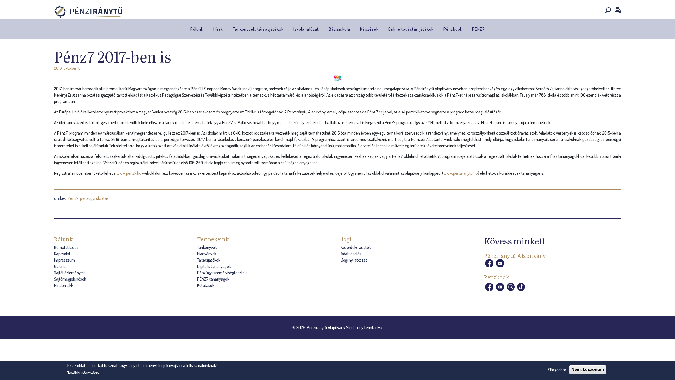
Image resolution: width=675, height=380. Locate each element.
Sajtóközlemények (69, 272)
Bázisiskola (339, 29)
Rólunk (196, 29)
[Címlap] (88, 11)
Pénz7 (73, 198)
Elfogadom (557, 369)
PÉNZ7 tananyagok (213, 279)
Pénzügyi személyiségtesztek (222, 272)
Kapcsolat (62, 253)
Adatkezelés (351, 253)
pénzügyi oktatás (94, 198)
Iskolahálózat (306, 29)
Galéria (60, 266)
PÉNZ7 (478, 29)
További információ (83, 373)
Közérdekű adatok (356, 247)
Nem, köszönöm (587, 369)
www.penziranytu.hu (460, 173)
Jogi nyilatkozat (354, 260)
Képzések (369, 29)
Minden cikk (63, 285)
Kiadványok (206, 253)
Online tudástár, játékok (410, 29)
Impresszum (64, 260)
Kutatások (205, 285)
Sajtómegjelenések (70, 279)
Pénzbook (452, 29)
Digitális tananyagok (214, 266)
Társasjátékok (208, 260)
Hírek (218, 29)
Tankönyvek (207, 247)
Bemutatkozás (66, 247)
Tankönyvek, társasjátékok (258, 29)
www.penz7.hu (129, 173)
